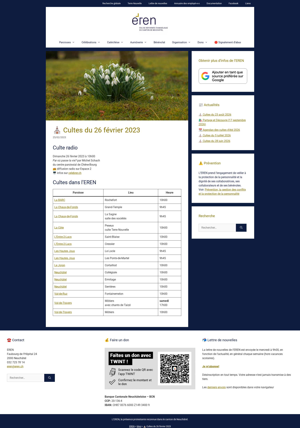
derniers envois (216, 387)
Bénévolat (159, 42)
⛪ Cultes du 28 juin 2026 (214, 141)
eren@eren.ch (15, 366)
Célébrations (89, 42)
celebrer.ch (74, 173)
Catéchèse (113, 42)
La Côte (59, 227)
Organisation (179, 42)
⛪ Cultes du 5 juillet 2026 (215, 135)
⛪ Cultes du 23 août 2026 (215, 114)
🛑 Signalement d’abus (227, 42)
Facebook (233, 3)
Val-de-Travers (63, 303)
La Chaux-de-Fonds (66, 207)
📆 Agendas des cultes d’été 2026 (219, 130)
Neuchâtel (60, 272)
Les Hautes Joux (64, 251)
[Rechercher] (241, 228)
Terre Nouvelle (135, 3)
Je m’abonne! (210, 366)
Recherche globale (111, 3)
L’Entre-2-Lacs (63, 236)
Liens (248, 3)
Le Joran (59, 265)
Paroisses (65, 42)
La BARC (59, 200)
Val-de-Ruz (60, 293)
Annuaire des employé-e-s (187, 3)
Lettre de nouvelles (158, 3)
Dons (201, 42)
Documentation (214, 3)
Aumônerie (136, 42)
